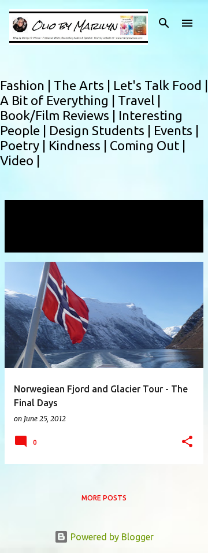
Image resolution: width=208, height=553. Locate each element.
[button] (187, 442)
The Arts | (83, 85)
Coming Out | (147, 145)
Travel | (139, 100)
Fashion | (27, 85)
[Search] (164, 23)
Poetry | (24, 145)
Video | (20, 160)
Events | (176, 130)
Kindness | (79, 145)
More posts (104, 498)
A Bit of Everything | (59, 100)
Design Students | (101, 130)
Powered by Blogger (111, 537)
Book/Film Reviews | (59, 115)
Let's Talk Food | (160, 85)
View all (29, 242)
